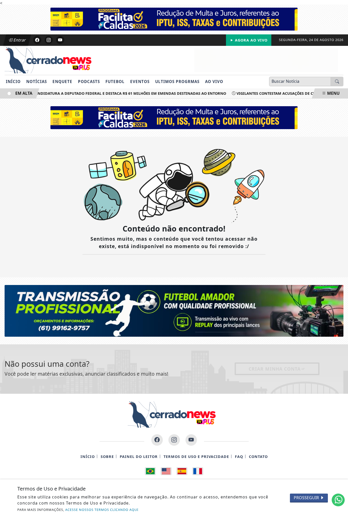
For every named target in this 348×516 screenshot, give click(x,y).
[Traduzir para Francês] (197, 471)
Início (13, 81)
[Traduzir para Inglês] (166, 471)
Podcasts (89, 81)
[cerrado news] (266, 59)
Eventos (140, 81)
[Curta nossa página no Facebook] (157, 440)
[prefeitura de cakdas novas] (174, 18)
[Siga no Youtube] (60, 40)
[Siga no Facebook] (37, 40)
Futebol (115, 81)
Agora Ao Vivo (250, 40)
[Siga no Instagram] (49, 40)
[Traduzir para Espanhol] (182, 471)
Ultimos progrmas (177, 81)
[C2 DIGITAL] (174, 310)
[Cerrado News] (50, 60)
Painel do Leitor (139, 456)
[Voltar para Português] (150, 471)
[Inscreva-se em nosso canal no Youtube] (191, 440)
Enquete (62, 81)
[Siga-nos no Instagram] (174, 440)
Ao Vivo (214, 81)
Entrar (19, 40)
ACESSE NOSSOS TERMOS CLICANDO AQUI (101, 509)
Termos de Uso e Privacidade (196, 456)
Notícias (36, 81)
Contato (258, 456)
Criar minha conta (275, 369)
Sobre (107, 456)
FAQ (239, 456)
